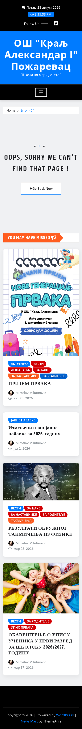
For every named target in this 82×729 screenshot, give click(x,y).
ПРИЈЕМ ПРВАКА (29, 383)
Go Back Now (42, 188)
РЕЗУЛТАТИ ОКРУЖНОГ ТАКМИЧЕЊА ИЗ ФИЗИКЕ (40, 531)
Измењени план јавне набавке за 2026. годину (34, 431)
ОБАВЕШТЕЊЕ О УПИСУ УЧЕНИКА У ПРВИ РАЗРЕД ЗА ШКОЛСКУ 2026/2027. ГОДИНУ (40, 644)
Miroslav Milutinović (31, 393)
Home (11, 110)
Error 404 (27, 110)
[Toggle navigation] (41, 92)
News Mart (29, 721)
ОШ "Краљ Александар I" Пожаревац (41, 54)
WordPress (65, 715)
